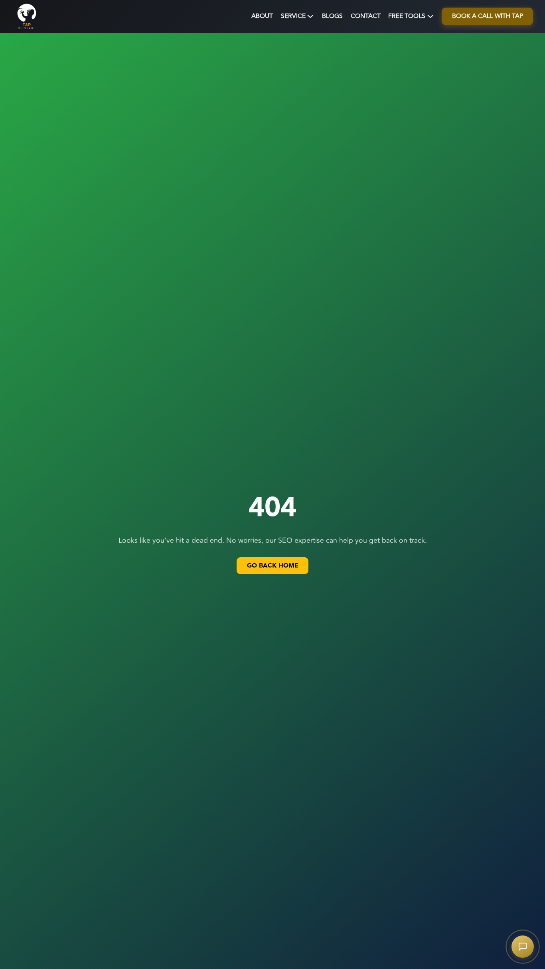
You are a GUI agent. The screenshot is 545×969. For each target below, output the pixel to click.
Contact (366, 16)
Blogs (332, 16)
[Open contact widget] (522, 946)
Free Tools (406, 16)
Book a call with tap (487, 16)
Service (293, 16)
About (262, 16)
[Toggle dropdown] (310, 16)
